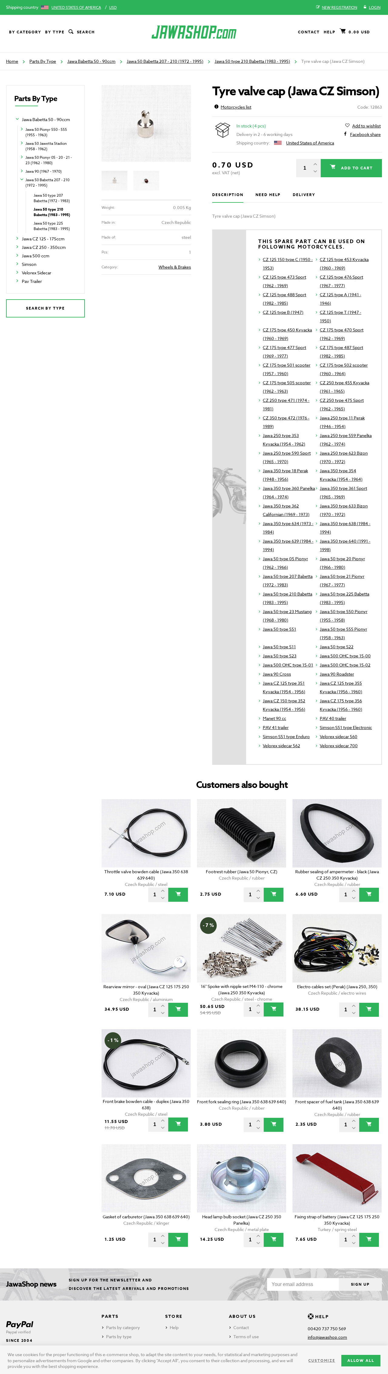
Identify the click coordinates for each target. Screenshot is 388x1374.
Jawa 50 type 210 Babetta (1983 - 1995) (252, 61)
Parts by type (119, 1336)
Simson (29, 264)
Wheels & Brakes (175, 267)
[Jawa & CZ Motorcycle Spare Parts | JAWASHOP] (194, 32)
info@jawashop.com (327, 1337)
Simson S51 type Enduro (286, 736)
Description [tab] (227, 194)
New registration (339, 7)
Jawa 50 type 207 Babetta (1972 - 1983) (52, 198)
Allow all (360, 1360)
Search (86, 32)
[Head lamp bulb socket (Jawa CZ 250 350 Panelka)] (241, 1178)
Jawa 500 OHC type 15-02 (345, 665)
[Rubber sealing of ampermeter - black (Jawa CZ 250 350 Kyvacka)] (337, 833)
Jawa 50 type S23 (279, 656)
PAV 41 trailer (276, 727)
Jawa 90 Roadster (337, 674)
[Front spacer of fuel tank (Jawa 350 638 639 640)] (337, 1063)
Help (330, 32)
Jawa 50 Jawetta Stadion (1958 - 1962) (46, 146)
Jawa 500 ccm (35, 256)
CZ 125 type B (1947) (283, 312)
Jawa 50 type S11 (279, 647)
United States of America (76, 7)
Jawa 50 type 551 (279, 629)
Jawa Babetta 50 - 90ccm (91, 61)
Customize (321, 1360)
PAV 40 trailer (333, 718)
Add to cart (356, 168)
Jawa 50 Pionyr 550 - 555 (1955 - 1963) (46, 132)
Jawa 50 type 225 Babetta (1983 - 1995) (52, 226)
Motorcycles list (236, 107)
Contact (309, 32)
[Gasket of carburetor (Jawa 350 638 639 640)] (146, 1178)
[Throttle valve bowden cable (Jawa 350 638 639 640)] (146, 833)
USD (113, 7)
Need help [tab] (268, 194)
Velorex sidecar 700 (339, 745)
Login (374, 7)
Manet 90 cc (274, 718)
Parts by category (123, 1327)
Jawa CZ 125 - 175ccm (43, 239)
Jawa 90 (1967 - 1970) (43, 171)
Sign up (360, 1284)
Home (12, 61)
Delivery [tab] (304, 194)
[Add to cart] (178, 895)
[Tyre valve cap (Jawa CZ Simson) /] (146, 123)
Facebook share (365, 134)
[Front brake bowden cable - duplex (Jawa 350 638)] (146, 1063)
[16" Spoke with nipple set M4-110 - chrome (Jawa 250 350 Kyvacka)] (241, 948)
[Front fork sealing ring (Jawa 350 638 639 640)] (241, 1063)
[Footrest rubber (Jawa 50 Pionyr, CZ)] (241, 833)
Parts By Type (42, 61)
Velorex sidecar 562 (281, 745)
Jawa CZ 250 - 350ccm (44, 247)
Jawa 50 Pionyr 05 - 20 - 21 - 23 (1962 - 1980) (48, 160)
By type (54, 32)
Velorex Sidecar (36, 273)
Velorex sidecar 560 (338, 736)
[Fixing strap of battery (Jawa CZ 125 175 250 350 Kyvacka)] (337, 1178)
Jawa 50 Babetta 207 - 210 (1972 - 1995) (165, 61)
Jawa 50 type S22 (336, 647)
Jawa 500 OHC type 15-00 (345, 656)
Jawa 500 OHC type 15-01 (288, 665)
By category (25, 32)
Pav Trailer (32, 281)
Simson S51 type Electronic (346, 727)
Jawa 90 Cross (277, 674)
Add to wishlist (366, 126)
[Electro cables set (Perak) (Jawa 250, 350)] (337, 948)
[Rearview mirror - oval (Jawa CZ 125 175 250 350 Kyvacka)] (146, 948)
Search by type (45, 308)
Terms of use (246, 1336)
